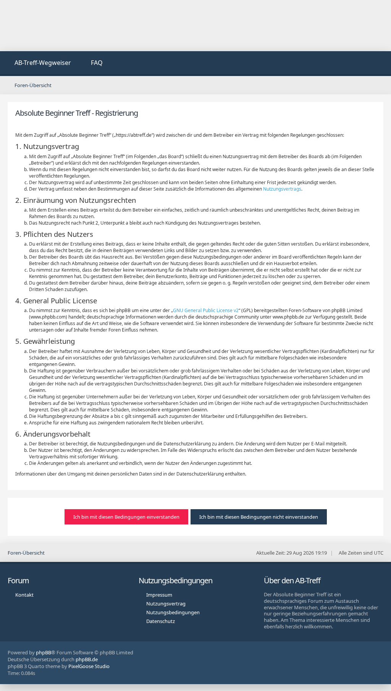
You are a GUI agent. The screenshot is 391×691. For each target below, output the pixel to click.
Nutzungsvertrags (282, 189)
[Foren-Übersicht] (65, 25)
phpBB (43, 652)
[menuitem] (38, 63)
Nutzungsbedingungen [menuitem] (173, 612)
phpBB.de (87, 659)
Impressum (159, 594)
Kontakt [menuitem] (24, 594)
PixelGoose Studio (89, 666)
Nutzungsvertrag (166, 603)
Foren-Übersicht (26, 552)
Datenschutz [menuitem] (160, 621)
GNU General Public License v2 (206, 310)
